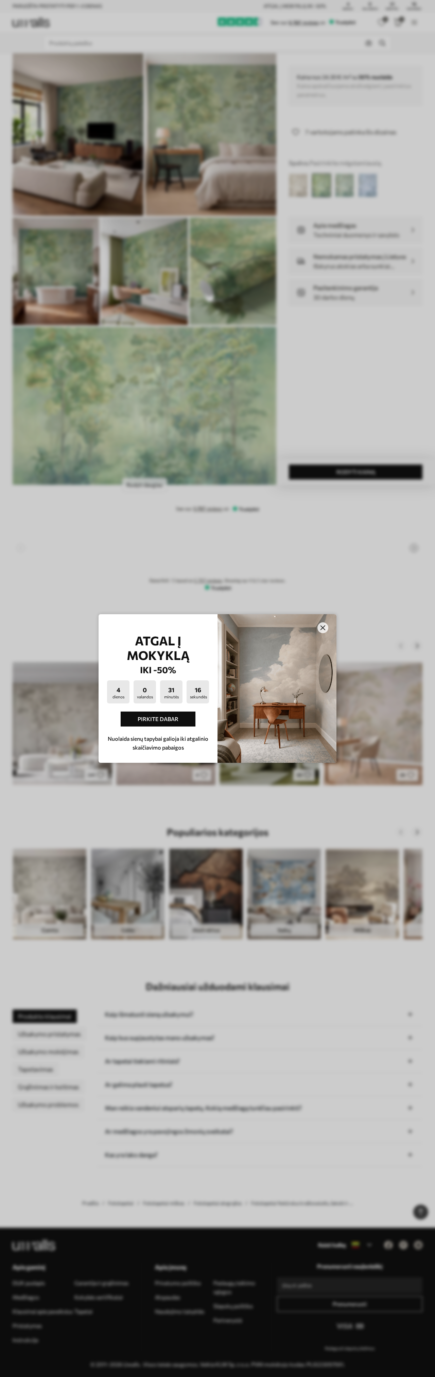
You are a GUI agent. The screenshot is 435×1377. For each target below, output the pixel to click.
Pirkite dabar (158, 719)
